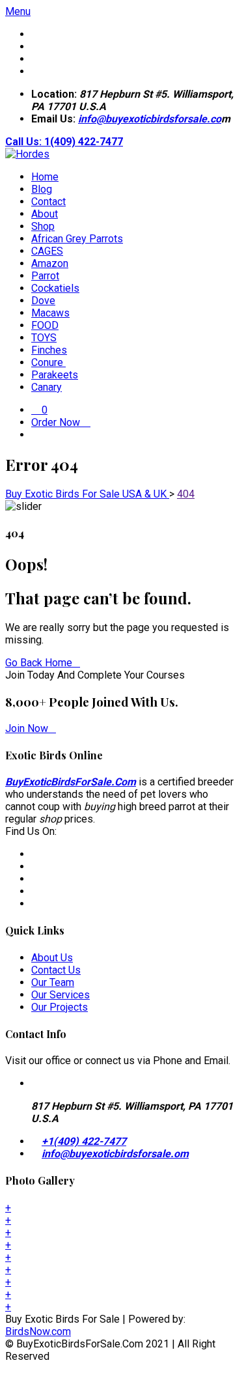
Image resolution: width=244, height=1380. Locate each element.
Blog (41, 189)
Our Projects (59, 1007)
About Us (52, 957)
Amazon (49, 263)
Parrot (45, 276)
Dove (43, 300)
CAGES (47, 251)
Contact (48, 201)
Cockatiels (55, 288)
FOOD (45, 325)
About (44, 214)
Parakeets (54, 375)
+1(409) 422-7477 (84, 1141)
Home (45, 177)
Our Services (60, 995)
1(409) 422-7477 (83, 141)
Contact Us (56, 970)
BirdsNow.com (38, 1331)
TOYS (44, 337)
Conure (48, 362)
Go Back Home (38, 662)
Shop (43, 226)
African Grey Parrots (77, 238)
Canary (46, 387)
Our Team (52, 982)
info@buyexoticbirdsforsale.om (115, 1154)
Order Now (57, 422)
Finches (49, 350)
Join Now (26, 728)
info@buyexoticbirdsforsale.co (149, 119)
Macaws (50, 313)
